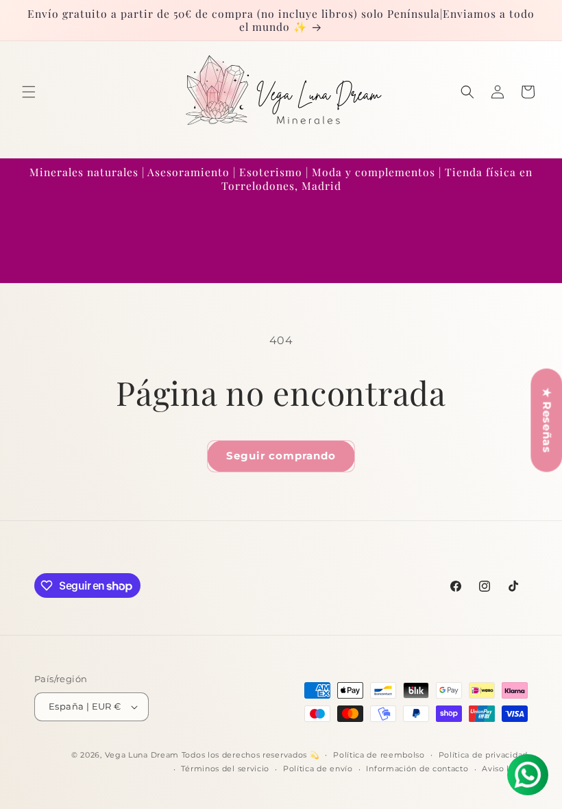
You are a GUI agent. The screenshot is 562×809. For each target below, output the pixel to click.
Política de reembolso (379, 755)
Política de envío (318, 768)
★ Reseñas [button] (546, 419)
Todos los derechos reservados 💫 (251, 755)
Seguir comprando (281, 455)
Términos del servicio (225, 768)
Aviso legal (505, 768)
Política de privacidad (483, 755)
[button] (29, 92)
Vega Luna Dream (142, 755)
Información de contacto (417, 768)
